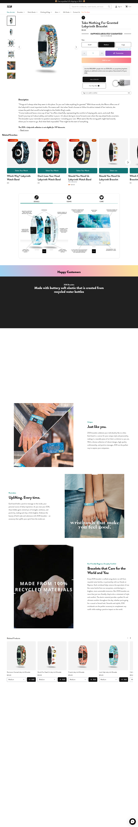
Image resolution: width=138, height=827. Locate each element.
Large (123, 45)
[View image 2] (11, 32)
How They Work (93, 86)
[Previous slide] (19, 47)
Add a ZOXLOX (94, 79)
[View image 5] (11, 65)
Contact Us (76, 12)
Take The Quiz (85, 12)
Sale (94, 140)
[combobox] (90, 6)
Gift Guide (66, 12)
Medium (106, 45)
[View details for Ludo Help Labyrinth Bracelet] (113, 655)
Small (89, 45)
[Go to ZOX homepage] (9, 6)
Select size (113, 170)
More (56, 12)
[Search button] (109, 6)
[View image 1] (11, 21)
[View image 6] (11, 77)
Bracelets (20, 12)
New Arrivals (11, 12)
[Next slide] (76, 47)
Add (32, 679)
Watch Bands (32, 12)
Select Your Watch (21, 170)
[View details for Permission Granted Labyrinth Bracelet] (21, 655)
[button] (132, 821)
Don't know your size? (125, 49)
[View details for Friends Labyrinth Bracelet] (82, 655)
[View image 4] (11, 54)
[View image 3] (11, 43)
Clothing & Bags (45, 12)
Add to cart (106, 60)
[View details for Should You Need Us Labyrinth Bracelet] (52, 655)
